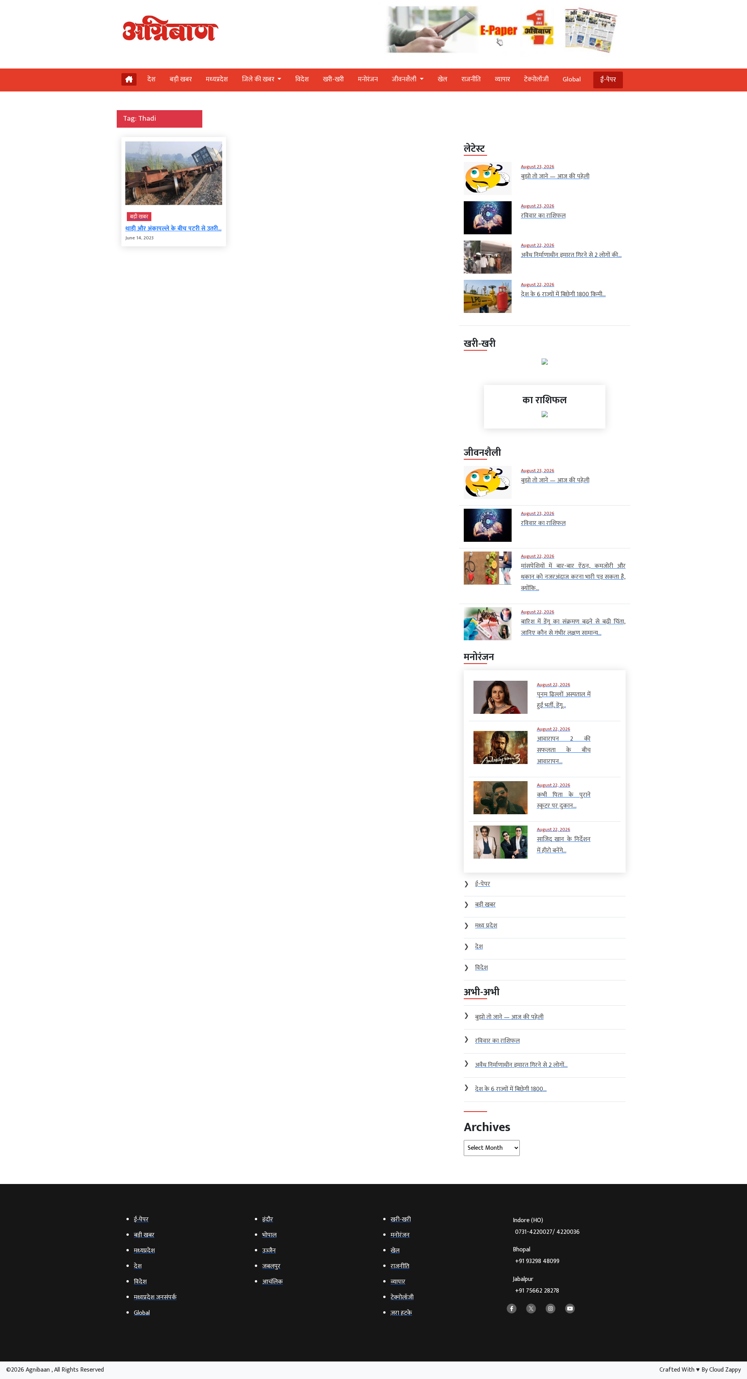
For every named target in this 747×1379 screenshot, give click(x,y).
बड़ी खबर (181, 79)
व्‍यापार (502, 79)
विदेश (302, 79)
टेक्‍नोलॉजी (536, 79)
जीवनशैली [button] (405, 79)
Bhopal (536, 1255)
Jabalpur (536, 1285)
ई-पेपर (608, 79)
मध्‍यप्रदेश (217, 79)
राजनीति (471, 79)
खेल (442, 79)
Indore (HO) (546, 1226)
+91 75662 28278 (537, 1291)
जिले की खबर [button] (259, 79)
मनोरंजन (368, 79)
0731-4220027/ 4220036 (547, 1232)
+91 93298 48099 (537, 1261)
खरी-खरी (333, 79)
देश (151, 79)
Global (572, 79)
